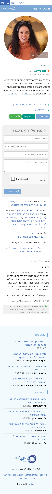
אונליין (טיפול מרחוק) (22, 104)
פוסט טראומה (32, 224)
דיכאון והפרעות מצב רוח (32, 213)
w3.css (32, 483)
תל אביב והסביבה (39, 104)
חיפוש (4, 2)
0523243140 (41, 110)
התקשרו (28, 116)
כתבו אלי (42, 116)
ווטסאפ (14, 116)
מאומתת (31, 71)
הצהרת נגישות (31, 474)
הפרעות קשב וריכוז (31, 217)
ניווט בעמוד (7, 8)
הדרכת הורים (20, 201)
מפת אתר (22, 478)
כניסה (21, 2)
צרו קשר (43, 474)
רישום (13, 2)
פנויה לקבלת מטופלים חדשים (30, 236)
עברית (35, 233)
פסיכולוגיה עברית (40, 8)
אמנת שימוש (18, 474)
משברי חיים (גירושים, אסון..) (28, 220)
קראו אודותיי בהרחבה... (18, 93)
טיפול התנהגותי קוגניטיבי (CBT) (25, 204)
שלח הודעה (11, 191)
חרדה (19, 217)
